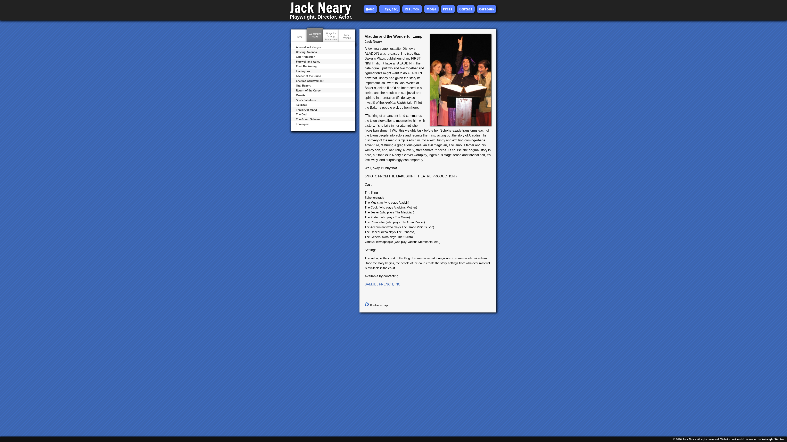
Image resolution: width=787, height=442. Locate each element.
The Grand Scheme (308, 119)
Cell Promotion (305, 56)
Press (447, 9)
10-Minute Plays (315, 38)
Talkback (301, 104)
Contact (465, 9)
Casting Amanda (306, 52)
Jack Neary (320, 7)
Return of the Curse (308, 90)
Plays (299, 36)
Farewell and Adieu (308, 61)
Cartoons (486, 9)
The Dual (301, 114)
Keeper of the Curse (308, 76)
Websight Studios (773, 439)
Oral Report (303, 85)
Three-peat (302, 124)
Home (370, 9)
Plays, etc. (389, 9)
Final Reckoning (306, 66)
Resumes (412, 9)
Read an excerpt (379, 305)
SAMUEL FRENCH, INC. (383, 284)
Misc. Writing (347, 36)
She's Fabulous (306, 100)
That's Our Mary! (306, 109)
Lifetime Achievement (309, 80)
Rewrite (300, 95)
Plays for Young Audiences (331, 36)
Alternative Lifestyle (308, 47)
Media (431, 9)
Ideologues (303, 71)
